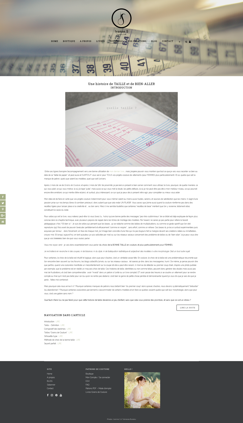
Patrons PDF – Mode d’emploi (98, 388)
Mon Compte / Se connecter (98, 377)
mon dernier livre (116, 171)
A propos (51, 377)
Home (49, 374)
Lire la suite (187, 307)
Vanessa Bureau (129, 419)
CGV (88, 381)
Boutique (89, 374)
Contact (50, 388)
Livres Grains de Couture (96, 392)
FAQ (87, 385)
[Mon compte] (190, 41)
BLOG (49, 381)
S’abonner (51, 385)
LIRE (58, 321)
